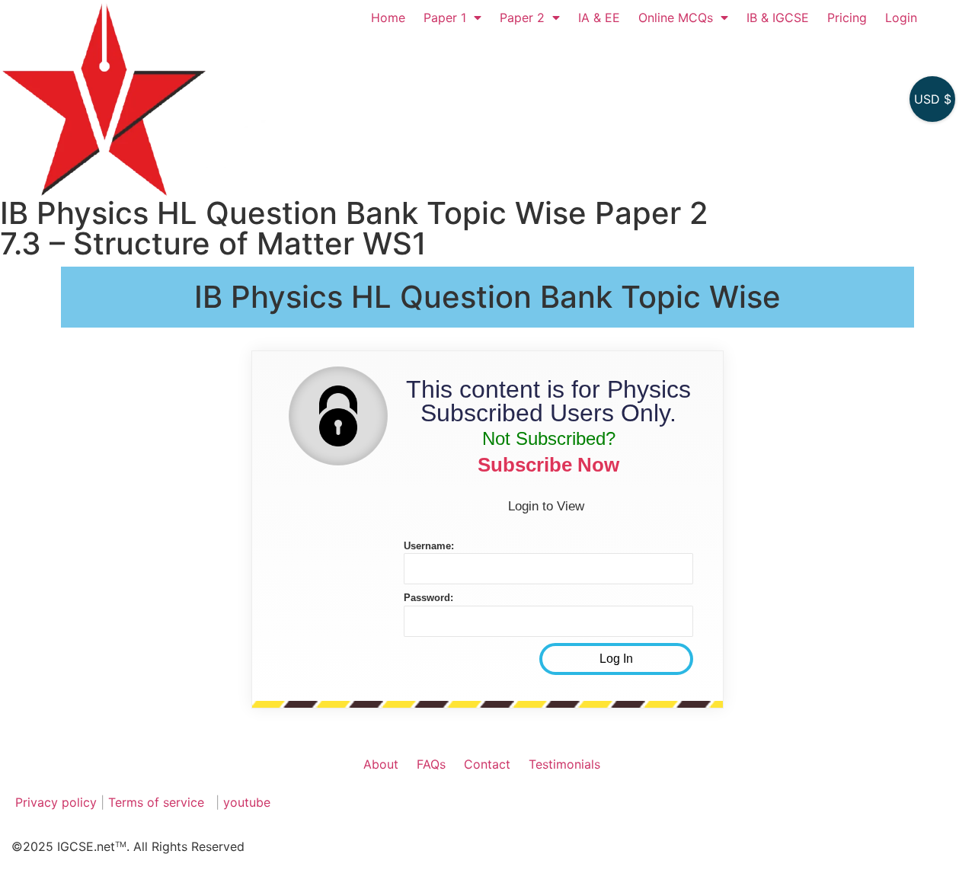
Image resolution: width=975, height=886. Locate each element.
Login (901, 17)
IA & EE (599, 17)
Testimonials (564, 764)
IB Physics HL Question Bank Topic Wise (487, 296)
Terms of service (158, 802)
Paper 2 (522, 17)
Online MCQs (675, 17)
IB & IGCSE (777, 17)
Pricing (847, 17)
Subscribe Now (548, 464)
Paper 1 (445, 17)
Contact (487, 764)
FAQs (431, 764)
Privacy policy (56, 802)
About (380, 764)
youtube (246, 802)
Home (388, 17)
